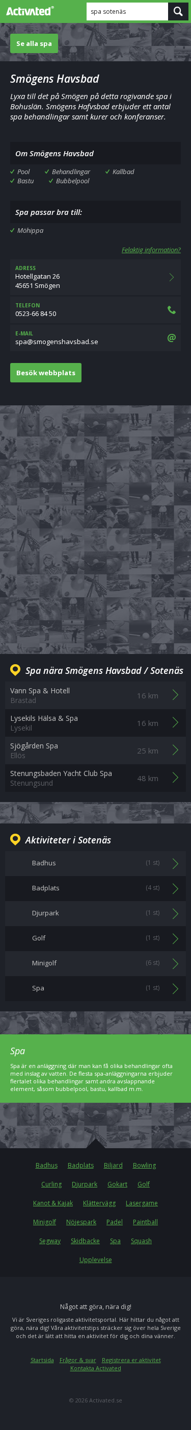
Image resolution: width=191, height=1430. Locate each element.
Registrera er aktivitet (131, 1360)
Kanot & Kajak (53, 1203)
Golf (144, 1184)
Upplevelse (95, 1259)
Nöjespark (81, 1222)
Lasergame (142, 1203)
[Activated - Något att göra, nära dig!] (28, 10)
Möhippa (30, 230)
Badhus (47, 1165)
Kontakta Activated (95, 1368)
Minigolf (44, 1222)
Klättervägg (99, 1203)
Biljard (113, 1165)
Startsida (42, 1360)
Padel (114, 1222)
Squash (141, 1241)
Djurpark (84, 1184)
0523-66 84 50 (35, 310)
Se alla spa (34, 43)
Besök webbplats (45, 372)
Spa (115, 1241)
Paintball (145, 1222)
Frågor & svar (78, 1360)
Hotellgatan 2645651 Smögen (37, 277)
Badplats (81, 1165)
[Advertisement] (95, 521)
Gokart (117, 1184)
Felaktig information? (151, 249)
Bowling (144, 1165)
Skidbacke (85, 1241)
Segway (50, 1241)
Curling (51, 1184)
